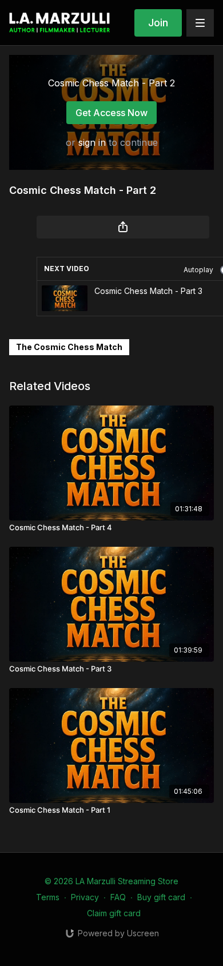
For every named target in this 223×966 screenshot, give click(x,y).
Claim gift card (114, 913)
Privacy (85, 897)
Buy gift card (161, 897)
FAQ (118, 897)
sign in (92, 142)
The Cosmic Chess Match (69, 347)
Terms (47, 897)
